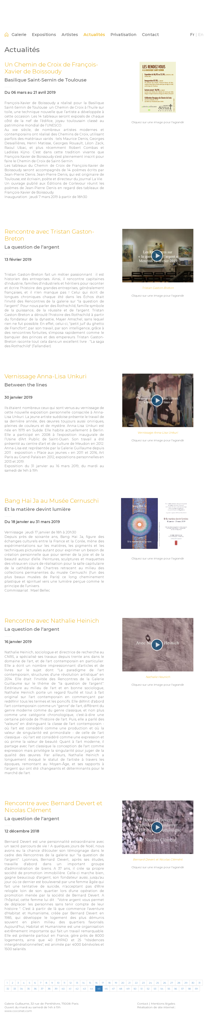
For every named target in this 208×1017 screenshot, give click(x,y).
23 (143, 982)
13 (77, 982)
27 (171, 982)
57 (182, 988)
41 (70, 988)
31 (199, 982)
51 (142, 988)
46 (106, 988)
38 (49, 988)
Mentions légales (163, 1003)
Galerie (19, 35)
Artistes (70, 35)
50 (135, 988)
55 (169, 988)
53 (155, 988)
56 (175, 988)
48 (120, 988)
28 (178, 982)
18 (109, 982)
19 (116, 982)
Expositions (44, 35)
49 (127, 988)
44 (91, 988)
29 (185, 982)
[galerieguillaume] (104, 23)
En (201, 35)
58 (189, 988)
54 (161, 988)
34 (21, 988)
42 (77, 988)
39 (56, 988)
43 (84, 988)
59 (196, 988)
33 (14, 988)
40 (63, 988)
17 (103, 982)
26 (164, 982)
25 (157, 982)
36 (35, 988)
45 (99, 988)
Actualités (94, 35)
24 (150, 982)
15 (90, 982)
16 (96, 982)
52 (148, 988)
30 (193, 982)
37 (42, 988)
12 (70, 982)
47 (113, 988)
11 (64, 982)
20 (122, 982)
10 (58, 982)
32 (7, 988)
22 (136, 982)
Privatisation (123, 35)
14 (83, 982)
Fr (192, 35)
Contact (150, 35)
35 (28, 988)
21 (129, 982)
